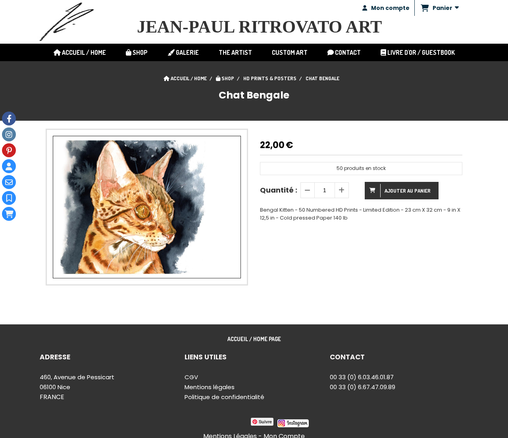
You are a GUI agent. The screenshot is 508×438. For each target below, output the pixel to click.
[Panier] (9, 214)
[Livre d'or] (9, 198)
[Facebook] (9, 118)
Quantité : (278, 190)
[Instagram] (9, 134)
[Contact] (9, 182)
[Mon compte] (9, 166)
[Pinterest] (9, 150)
